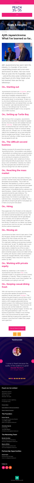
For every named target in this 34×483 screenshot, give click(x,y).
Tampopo (23, 295)
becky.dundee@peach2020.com (9, 441)
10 (24, 378)
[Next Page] (19, 334)
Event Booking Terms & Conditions (10, 407)
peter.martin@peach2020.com (9, 422)
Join (17, 14)
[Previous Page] (15, 334)
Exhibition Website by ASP (17, 480)
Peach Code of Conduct (8, 410)
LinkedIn (3, 467)
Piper (22, 272)
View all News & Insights (17, 328)
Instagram (6, 467)
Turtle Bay (9, 124)
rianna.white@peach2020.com (9, 447)
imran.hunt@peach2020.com (9, 458)
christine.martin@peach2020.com (10, 431)
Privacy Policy (5, 404)
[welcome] (17, 11)
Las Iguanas (23, 91)
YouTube (10, 467)
